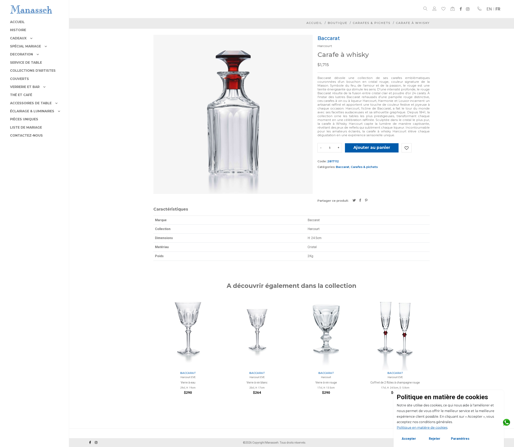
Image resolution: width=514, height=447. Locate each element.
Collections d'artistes (33, 71)
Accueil (17, 22)
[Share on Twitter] (354, 201)
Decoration (21, 54)
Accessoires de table (31, 103)
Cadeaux (18, 38)
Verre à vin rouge (257, 382)
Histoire (18, 30)
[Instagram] (467, 9)
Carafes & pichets (372, 23)
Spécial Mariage (25, 46)
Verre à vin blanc (187, 382)
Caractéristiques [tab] (170, 209)
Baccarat (342, 167)
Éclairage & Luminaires (32, 111)
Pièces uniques (24, 119)
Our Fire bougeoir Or (395, 382)
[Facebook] (461, 9)
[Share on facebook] (360, 201)
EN (489, 9)
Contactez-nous (26, 135)
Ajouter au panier (371, 147)
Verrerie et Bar (25, 87)
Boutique (337, 23)
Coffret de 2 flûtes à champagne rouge (326, 382)
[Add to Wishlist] (407, 147)
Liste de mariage (26, 127)
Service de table (26, 62)
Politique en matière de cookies (422, 428)
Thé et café (21, 95)
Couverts (19, 79)
